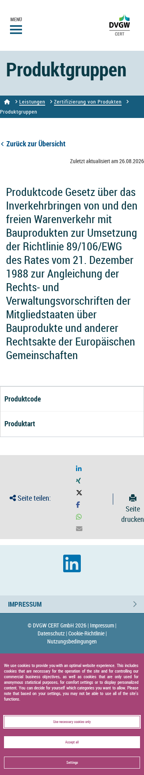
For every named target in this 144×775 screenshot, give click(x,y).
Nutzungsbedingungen (72, 641)
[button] (79, 469)
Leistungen (32, 101)
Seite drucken (132, 513)
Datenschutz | (52, 633)
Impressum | (103, 625)
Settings (72, 762)
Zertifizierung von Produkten (88, 101)
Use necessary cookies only (72, 721)
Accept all (72, 742)
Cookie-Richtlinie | (87, 633)
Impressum (25, 604)
